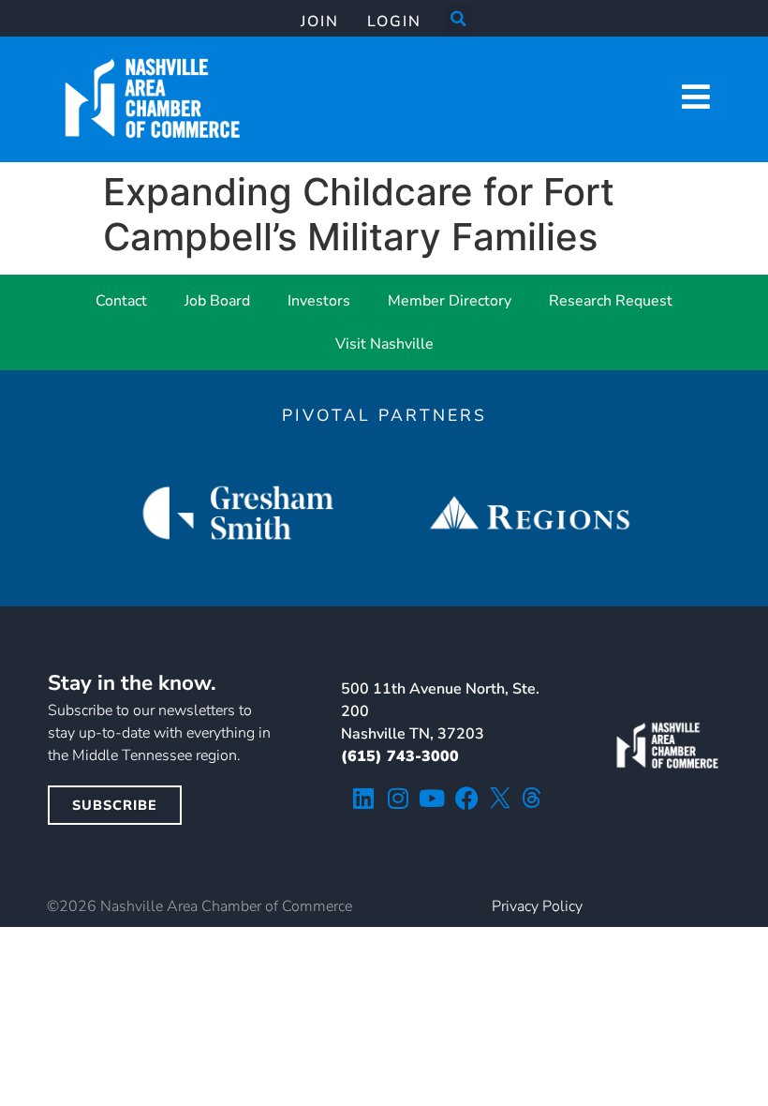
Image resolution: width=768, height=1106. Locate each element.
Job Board (217, 301)
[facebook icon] (467, 798)
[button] (459, 19)
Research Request (610, 301)
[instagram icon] (397, 798)
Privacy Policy (537, 906)
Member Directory (449, 301)
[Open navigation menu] (696, 96)
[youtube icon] (432, 798)
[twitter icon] (500, 797)
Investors (319, 301)
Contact (121, 301)
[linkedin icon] (363, 798)
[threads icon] (532, 797)
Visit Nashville (384, 344)
